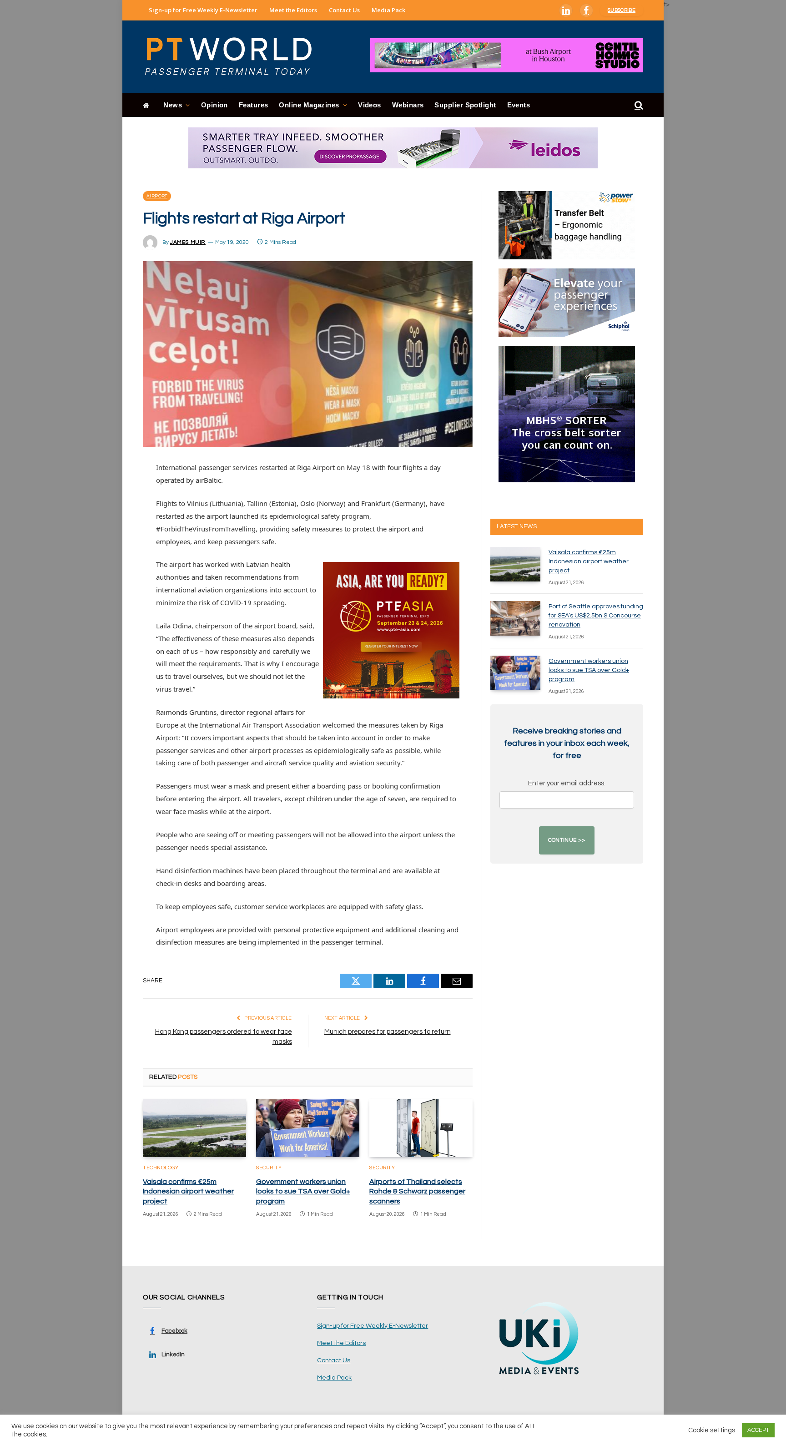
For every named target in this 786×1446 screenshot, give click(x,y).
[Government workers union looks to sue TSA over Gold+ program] (307, 1128)
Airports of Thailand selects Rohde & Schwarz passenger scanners (417, 1191)
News (172, 105)
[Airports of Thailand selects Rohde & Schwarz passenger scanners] (421, 1128)
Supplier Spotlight (465, 105)
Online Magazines (309, 105)
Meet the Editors (293, 10)
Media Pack (388, 10)
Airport (156, 196)
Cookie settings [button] (711, 1430)
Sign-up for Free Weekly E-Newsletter (203, 10)
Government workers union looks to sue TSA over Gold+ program (303, 1191)
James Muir (188, 242)
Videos (369, 105)
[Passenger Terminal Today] (234, 56)
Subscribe (621, 10)
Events (518, 105)
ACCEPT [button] (758, 1430)
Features (253, 105)
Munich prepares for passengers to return (387, 1031)
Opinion (214, 105)
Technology (161, 1167)
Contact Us (344, 10)
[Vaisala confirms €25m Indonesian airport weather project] (194, 1128)
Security (269, 1167)
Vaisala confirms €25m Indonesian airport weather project (188, 1191)
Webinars (408, 105)
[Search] (638, 105)
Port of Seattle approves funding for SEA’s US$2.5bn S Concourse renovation (596, 615)
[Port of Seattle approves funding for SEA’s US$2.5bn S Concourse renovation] (515, 618)
